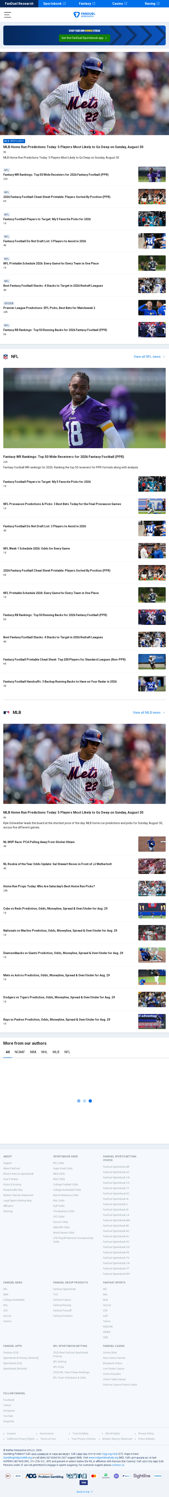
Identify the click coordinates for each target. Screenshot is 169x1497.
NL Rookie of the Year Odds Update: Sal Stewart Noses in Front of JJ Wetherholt (57, 864)
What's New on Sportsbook (18, 1173)
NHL (44, 1052)
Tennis (107, 1321)
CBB (105, 1337)
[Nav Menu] (7, 14)
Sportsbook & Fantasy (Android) (21, 1358)
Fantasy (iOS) (11, 1352)
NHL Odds (59, 1200)
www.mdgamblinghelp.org (103, 1457)
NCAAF (20, 1052)
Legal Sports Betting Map (17, 1200)
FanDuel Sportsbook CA (116, 1177)
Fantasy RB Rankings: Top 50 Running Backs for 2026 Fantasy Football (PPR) (55, 330)
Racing (150, 4)
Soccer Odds (60, 1222)
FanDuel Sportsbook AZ (116, 1172)
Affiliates (8, 1206)
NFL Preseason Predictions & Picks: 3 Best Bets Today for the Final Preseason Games (62, 504)
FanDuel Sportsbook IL (115, 1204)
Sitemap (8, 1211)
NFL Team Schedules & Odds (69, 1377)
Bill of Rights (113, 1433)
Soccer (7, 1316)
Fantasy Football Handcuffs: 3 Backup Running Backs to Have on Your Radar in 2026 (60, 681)
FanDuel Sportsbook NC (116, 1231)
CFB (105, 1310)
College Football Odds (65, 1184)
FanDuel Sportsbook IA (115, 1199)
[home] (84, 15)
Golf (105, 1316)
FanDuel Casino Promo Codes (120, 1384)
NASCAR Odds (61, 1227)
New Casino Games (114, 1358)
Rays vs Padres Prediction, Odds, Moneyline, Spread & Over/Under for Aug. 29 (56, 1019)
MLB (56, 1052)
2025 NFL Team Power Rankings (71, 1372)
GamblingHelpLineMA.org (17, 1457)
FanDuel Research (19, 4)
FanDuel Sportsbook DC (116, 1193)
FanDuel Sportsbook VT (116, 1268)
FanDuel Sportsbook (64, 1289)
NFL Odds (58, 1163)
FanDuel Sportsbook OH (116, 1247)
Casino (117, 4)
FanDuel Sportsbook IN (115, 1209)
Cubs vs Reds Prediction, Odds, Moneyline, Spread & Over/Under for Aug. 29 (55, 908)
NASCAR (108, 1326)
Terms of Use (48, 1438)
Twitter (7, 1405)
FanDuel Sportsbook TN (116, 1257)
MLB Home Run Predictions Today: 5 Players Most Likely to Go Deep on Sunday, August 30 (73, 147)
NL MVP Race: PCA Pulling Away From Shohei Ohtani (39, 842)
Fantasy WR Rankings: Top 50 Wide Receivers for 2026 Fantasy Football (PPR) (56, 174)
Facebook (8, 1400)
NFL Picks (58, 1367)
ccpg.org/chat (110, 1454)
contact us (118, 1465)
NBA (33, 1052)
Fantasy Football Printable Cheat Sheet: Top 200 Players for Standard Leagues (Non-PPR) (64, 659)
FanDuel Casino (62, 1299)
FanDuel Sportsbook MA (116, 1220)
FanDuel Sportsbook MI (116, 1225)
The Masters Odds (63, 1211)
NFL (67, 1052)
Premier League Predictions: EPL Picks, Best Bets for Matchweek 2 (49, 308)
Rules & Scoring (12, 1184)
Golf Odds (59, 1206)
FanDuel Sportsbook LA (116, 1215)
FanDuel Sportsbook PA (116, 1252)
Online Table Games (114, 1379)
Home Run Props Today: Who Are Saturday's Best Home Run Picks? (49, 886)
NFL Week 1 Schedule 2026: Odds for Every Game (36, 548)
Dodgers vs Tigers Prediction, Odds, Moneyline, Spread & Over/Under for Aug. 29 (59, 997)
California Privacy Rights (21, 1438)
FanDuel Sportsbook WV (116, 1273)
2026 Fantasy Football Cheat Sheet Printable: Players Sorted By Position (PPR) (56, 197)
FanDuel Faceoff (62, 1310)
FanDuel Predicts (63, 1316)
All (8, 1052)
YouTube (8, 1416)
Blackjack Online (112, 1363)
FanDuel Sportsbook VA (116, 1263)
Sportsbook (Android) (15, 1368)
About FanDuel (11, 1168)
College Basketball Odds (67, 1189)
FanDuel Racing (62, 1305)
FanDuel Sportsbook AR (116, 1166)
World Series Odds (63, 1232)
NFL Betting (59, 1361)
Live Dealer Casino (113, 1368)
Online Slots (110, 1352)
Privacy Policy (146, 1433)
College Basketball (14, 1299)
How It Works (10, 1179)
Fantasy (85, 4)
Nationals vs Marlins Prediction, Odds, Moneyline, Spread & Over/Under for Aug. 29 (60, 930)
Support (7, 1163)
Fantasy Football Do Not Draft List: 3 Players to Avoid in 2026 (44, 241)
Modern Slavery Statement (18, 1195)
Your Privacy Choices (84, 1438)
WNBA (106, 1332)
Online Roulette (112, 1374)
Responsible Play (13, 1189)
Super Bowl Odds (63, 1168)
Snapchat (8, 1421)
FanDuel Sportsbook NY (116, 1241)
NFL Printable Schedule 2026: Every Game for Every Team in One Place (51, 263)
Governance (47, 1433)
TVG (55, 1294)
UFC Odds (59, 1216)
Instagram (9, 1410)
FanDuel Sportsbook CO (116, 1182)
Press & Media (146, 1438)
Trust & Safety (80, 1433)
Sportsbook (52, 4)
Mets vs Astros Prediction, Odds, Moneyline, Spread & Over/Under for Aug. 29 (56, 975)
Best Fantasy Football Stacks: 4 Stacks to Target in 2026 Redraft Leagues (53, 285)
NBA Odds (59, 1173)
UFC (5, 1310)
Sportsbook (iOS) (12, 1363)
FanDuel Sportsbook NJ (116, 1236)
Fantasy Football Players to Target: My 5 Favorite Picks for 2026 (47, 219)
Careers (11, 1433)
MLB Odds (59, 1179)
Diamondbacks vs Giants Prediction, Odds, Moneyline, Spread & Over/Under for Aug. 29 (63, 953)
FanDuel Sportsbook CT (116, 1188)
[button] (84, 38)
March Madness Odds (66, 1195)
